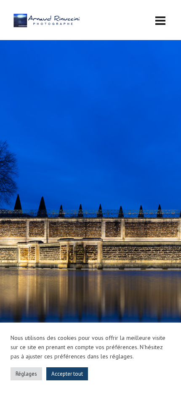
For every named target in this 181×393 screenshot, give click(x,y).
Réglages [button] (26, 373)
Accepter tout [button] (67, 373)
